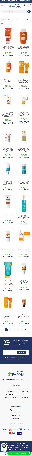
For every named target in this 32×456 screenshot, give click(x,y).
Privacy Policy (24, 392)
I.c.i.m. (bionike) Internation (24, 214)
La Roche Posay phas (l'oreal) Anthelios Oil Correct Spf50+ (8, 150)
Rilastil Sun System (8, 46)
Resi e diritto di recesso (10, 397)
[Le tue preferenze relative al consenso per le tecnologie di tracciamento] (3, 454)
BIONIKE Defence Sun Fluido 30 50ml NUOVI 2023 (24, 217)
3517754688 (17, 413)
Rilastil (8, 248)
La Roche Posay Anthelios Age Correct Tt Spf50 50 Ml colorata (24, 150)
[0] (29, 5)
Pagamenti (25, 389)
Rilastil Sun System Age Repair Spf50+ (8, 250)
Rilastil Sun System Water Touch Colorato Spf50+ (23, 48)
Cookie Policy (10, 394)
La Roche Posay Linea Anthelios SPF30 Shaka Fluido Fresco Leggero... (24, 250)
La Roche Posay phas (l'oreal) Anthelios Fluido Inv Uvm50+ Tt (24, 114)
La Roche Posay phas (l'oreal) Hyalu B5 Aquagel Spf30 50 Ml (8, 183)
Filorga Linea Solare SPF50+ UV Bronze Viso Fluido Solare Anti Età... (24, 317)
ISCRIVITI (22, 352)
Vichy (24, 79)
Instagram (17, 418)
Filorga (24, 315)
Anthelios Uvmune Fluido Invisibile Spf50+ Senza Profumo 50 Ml (8, 115)
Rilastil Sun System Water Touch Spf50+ (8, 81)
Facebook (17, 415)
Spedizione (10, 389)
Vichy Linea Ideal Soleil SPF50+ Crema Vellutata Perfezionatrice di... (24, 81)
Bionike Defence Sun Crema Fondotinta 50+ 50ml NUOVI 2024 (8, 284)
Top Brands (25, 397)
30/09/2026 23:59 (8, 124)
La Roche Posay (24, 112)
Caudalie (8, 315)
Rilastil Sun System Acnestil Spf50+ (8, 216)
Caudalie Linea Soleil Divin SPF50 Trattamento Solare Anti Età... (8, 317)
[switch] (3, 451)
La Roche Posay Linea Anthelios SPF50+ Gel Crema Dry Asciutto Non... (24, 283)
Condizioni (10, 392)
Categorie (10, 400)
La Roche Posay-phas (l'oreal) (8, 112)
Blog (24, 394)
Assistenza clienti (17, 410)
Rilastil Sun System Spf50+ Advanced (24, 183)
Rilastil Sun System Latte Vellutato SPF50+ (8, 48)
